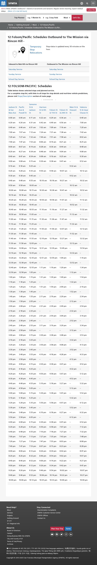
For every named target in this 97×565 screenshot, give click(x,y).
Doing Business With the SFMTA (18, 536)
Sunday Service (15, 74)
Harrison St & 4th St (42, 110)
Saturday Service (15, 69)
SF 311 (9, 521)
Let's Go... (77, 17)
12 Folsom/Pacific (47, 25)
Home (10, 25)
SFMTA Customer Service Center (48, 513)
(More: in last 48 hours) (17, 11)
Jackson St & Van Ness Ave (13, 110)
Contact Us (41, 518)
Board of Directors (13, 531)
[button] (82, 3)
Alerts (3, 9)
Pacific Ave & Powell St (23, 110)
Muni (35, 25)
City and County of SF (15, 539)
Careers (9, 533)
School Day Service (16, 79)
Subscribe (91, 10)
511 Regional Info (13, 524)
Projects (10, 515)
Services (10, 513)
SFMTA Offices (42, 515)
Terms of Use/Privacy (14, 541)
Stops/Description (25, 96)
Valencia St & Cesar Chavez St (84, 110)
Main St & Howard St (74, 110)
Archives (10, 544)
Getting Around (22, 25)
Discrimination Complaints (46, 510)
